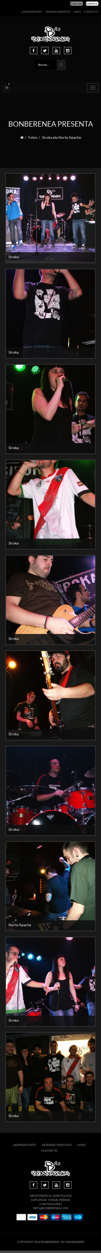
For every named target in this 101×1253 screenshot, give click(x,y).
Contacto (91, 11)
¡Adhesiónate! (24, 1145)
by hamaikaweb (72, 1241)
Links (77, 11)
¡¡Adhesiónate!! (31, 11)
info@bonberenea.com (50, 1208)
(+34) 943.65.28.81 (50, 1204)
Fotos (32, 137)
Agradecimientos (58, 11)
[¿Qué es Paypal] (21, 1217)
